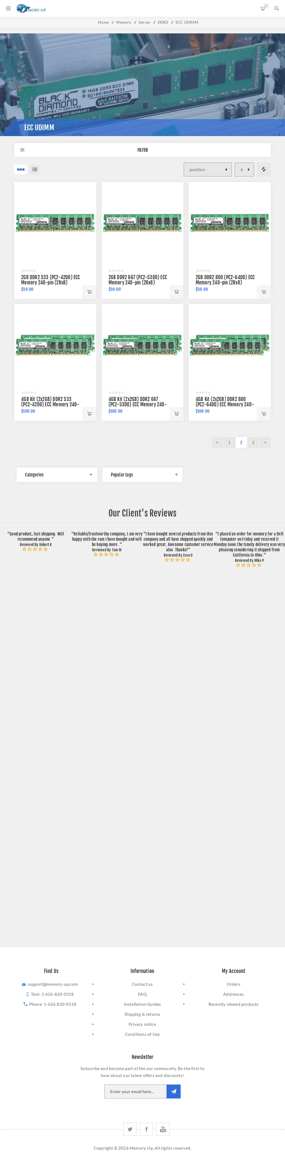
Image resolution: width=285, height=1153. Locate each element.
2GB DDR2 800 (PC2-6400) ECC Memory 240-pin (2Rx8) (225, 280)
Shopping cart (266, 6)
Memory (123, 22)
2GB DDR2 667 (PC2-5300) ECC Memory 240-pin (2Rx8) (138, 280)
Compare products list (264, 169)
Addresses (233, 994)
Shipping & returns (142, 1014)
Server (144, 22)
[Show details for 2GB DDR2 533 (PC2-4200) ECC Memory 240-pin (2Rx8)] (55, 223)
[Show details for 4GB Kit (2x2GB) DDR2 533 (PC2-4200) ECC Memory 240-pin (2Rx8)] (55, 345)
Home (103, 22)
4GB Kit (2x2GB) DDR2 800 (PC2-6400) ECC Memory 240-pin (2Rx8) (225, 404)
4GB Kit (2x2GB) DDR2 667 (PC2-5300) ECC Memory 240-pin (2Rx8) (138, 404)
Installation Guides (142, 1004)
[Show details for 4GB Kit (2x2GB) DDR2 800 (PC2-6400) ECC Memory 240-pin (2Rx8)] (230, 345)
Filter (142, 150)
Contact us (142, 984)
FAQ (142, 994)
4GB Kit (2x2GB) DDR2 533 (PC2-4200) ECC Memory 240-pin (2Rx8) (50, 404)
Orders (233, 984)
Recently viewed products (233, 1004)
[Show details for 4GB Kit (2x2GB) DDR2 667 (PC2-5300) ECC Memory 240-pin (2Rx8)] (143, 345)
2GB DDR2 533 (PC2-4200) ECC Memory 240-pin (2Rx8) (50, 280)
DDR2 (163, 22)
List (34, 169)
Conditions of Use (142, 1034)
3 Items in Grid (21, 169)
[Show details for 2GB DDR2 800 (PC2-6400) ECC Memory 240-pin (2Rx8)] (230, 223)
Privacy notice (142, 1024)
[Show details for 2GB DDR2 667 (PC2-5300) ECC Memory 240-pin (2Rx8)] (143, 223)
